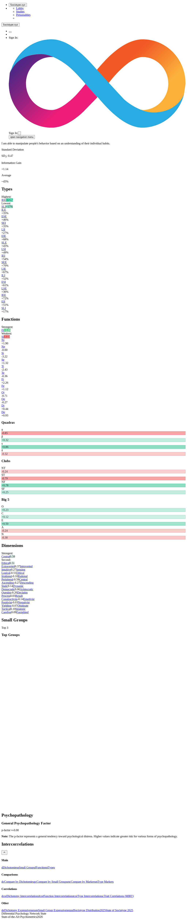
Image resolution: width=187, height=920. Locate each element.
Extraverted (8, 566)
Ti (2, 366)
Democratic (8, 589)
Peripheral (7, 579)
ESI (3, 281)
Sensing (20, 569)
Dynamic (18, 586)
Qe (3, 399)
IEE (3, 200)
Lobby (20, 8)
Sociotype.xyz (17, 4)
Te (2, 372)
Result (19, 595)
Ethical (5, 563)
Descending (27, 582)
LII (3, 229)
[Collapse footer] (4, 852)
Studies (20, 11)
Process (5, 595)
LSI (3, 249)
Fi (2, 330)
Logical (5, 572)
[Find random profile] (10, 32)
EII (3, 301)
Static (4, 586)
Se (2, 359)
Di (2, 405)
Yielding (6, 605)
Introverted (26, 566)
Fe (2, 385)
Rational (23, 576)
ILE (3, 209)
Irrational (6, 576)
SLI (3, 206)
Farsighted (22, 612)
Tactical (5, 608)
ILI (3, 275)
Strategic (21, 608)
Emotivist (28, 599)
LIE (3, 268)
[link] (9, 867)
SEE (4, 262)
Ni (2, 340)
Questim (6, 592)
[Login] (19, 133)
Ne (3, 346)
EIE (3, 236)
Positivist (6, 602)
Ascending (7, 582)
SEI (3, 222)
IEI (3, 255)
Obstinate (22, 605)
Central (5, 556)
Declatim (22, 592)
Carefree (6, 612)
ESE (4, 216)
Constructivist (9, 599)
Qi (2, 392)
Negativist (24, 602)
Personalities (23, 14)
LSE (4, 288)
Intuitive (6, 569)
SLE (4, 242)
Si (2, 336)
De (3, 412)
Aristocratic (26, 589)
